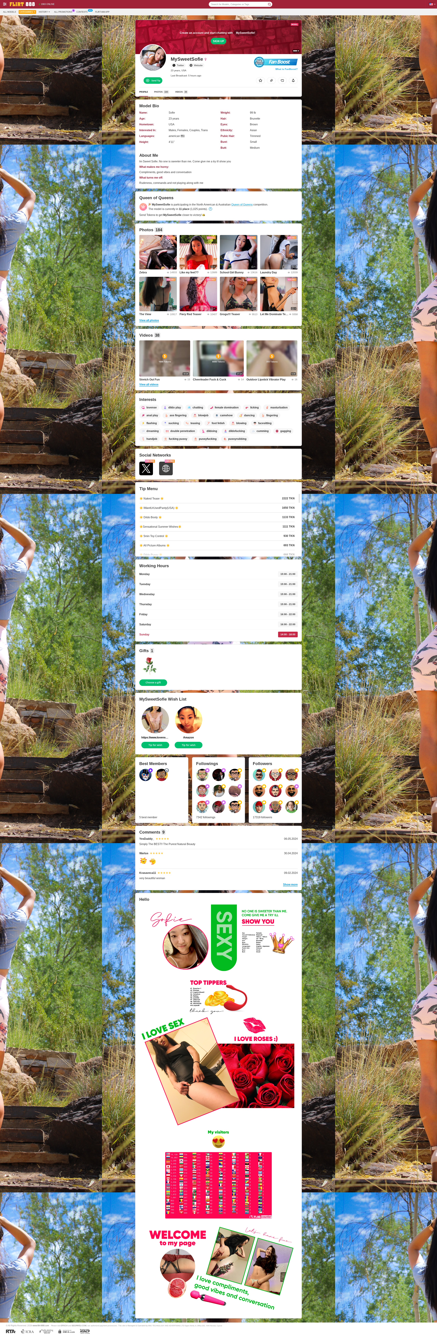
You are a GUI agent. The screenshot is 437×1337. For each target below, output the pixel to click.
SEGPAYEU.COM (79, 1326)
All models (9, 12)
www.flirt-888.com (41, 1325)
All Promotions (63, 12)
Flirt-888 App (102, 12)
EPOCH (64, 1326)
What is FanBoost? (286, 69)
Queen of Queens (242, 204)
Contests (82, 12)
